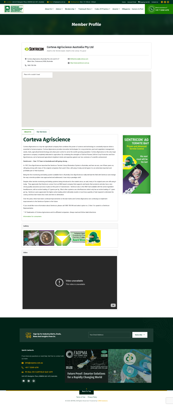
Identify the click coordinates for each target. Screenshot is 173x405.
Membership (69, 9)
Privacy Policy (92, 397)
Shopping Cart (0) (144, 2)
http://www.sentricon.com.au (79, 63)
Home (124, 2)
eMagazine (126, 9)
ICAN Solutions (103, 401)
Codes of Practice (102, 9)
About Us (48, 9)
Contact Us (155, 2)
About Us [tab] (27, 132)
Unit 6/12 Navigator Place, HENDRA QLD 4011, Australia (39, 376)
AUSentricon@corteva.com (79, 59)
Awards (115, 9)
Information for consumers (32, 216)
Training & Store (84, 9)
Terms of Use (80, 397)
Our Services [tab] (42, 132)
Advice (58, 9)
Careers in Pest (137, 9)
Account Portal (132, 2)
